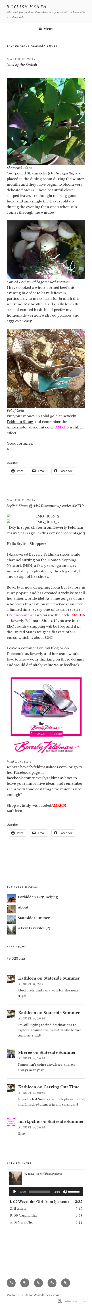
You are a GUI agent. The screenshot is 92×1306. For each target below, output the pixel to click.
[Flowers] (52, 1282)
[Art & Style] (24, 1282)
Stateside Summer (34, 918)
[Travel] (65, 1282)
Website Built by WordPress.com (33, 1295)
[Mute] (65, 1191)
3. (23, 1215)
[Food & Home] (38, 1282)
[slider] (74, 1191)
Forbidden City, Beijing (38, 897)
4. (21, 1222)
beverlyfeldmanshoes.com (44, 767)
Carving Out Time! (62, 1087)
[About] (11, 1282)
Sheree (25, 1052)
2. (18, 1208)
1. (39, 1202)
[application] (46, 1191)
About (23, 907)
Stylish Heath (27, 7)
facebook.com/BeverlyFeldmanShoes (40, 778)
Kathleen (27, 978)
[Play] (15, 1191)
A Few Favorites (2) (34, 928)
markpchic (29, 1121)
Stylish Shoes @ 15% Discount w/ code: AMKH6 (45, 505)
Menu (48, 29)
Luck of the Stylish (21, 64)
